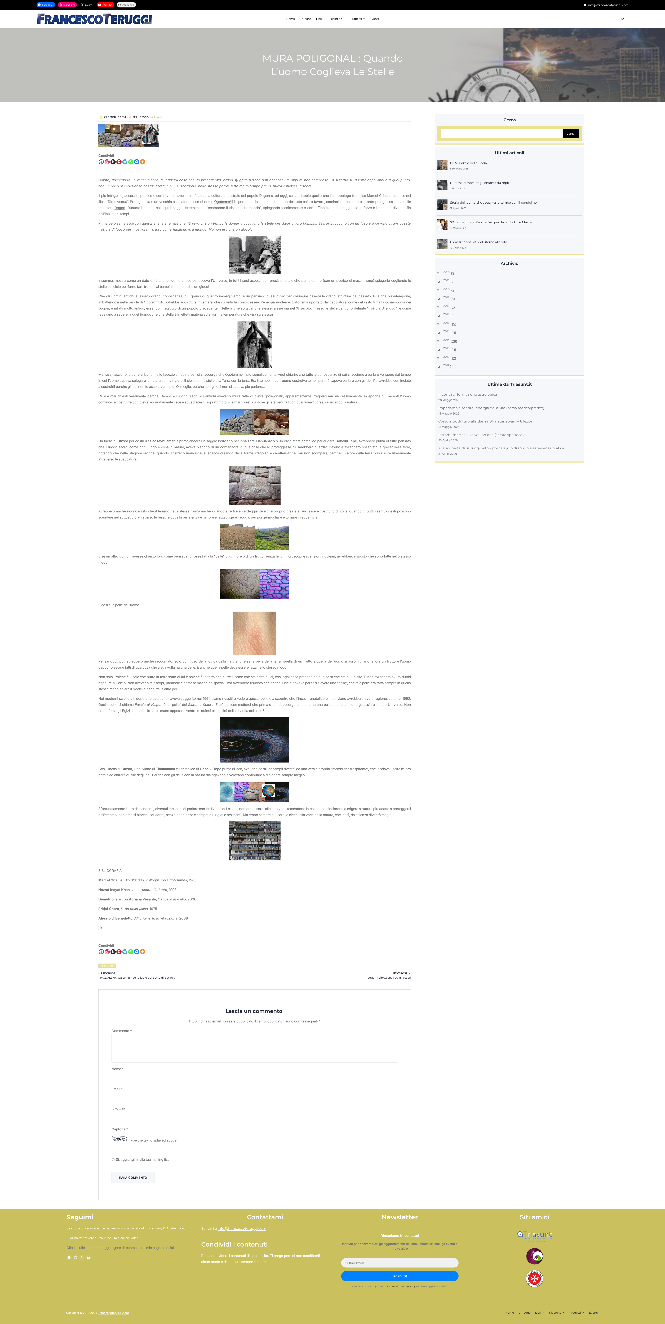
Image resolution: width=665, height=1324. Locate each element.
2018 (446, 305)
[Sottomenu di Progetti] (364, 18)
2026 (446, 272)
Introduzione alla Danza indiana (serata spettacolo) (482, 435)
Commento (122, 1031)
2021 (446, 280)
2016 (446, 322)
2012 (446, 356)
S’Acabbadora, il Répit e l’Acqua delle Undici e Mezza (491, 222)
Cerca (570, 133)
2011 (446, 365)
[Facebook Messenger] (136, 161)
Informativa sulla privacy (401, 1286)
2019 (446, 297)
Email (117, 1089)
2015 (446, 331)
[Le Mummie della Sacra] (442, 165)
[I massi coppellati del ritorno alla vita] (442, 244)
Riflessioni (107, 965)
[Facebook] (101, 161)
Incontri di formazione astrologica (467, 394)
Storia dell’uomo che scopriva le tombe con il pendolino (493, 202)
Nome (118, 1069)
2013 (446, 348)
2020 (446, 289)
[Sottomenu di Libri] (324, 18)
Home (290, 18)
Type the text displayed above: (153, 1140)
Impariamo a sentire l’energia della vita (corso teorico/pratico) (491, 408)
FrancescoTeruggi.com (113, 1312)
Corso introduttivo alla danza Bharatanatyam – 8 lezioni (486, 421)
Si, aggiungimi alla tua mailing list (142, 1160)
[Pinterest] (119, 161)
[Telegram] (124, 161)
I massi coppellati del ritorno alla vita (478, 242)
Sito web (118, 1109)
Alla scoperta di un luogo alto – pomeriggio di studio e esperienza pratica (501, 448)
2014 (446, 339)
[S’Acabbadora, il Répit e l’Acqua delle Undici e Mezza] (442, 224)
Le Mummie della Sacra (468, 163)
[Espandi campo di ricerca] (622, 19)
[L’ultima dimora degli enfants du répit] (442, 185)
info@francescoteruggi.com (242, 1228)
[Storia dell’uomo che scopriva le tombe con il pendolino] (442, 204)
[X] (113, 161)
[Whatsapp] (130, 161)
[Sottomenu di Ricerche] (344, 18)
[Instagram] (107, 161)
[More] (142, 161)
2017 (446, 314)
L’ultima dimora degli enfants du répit (479, 183)
